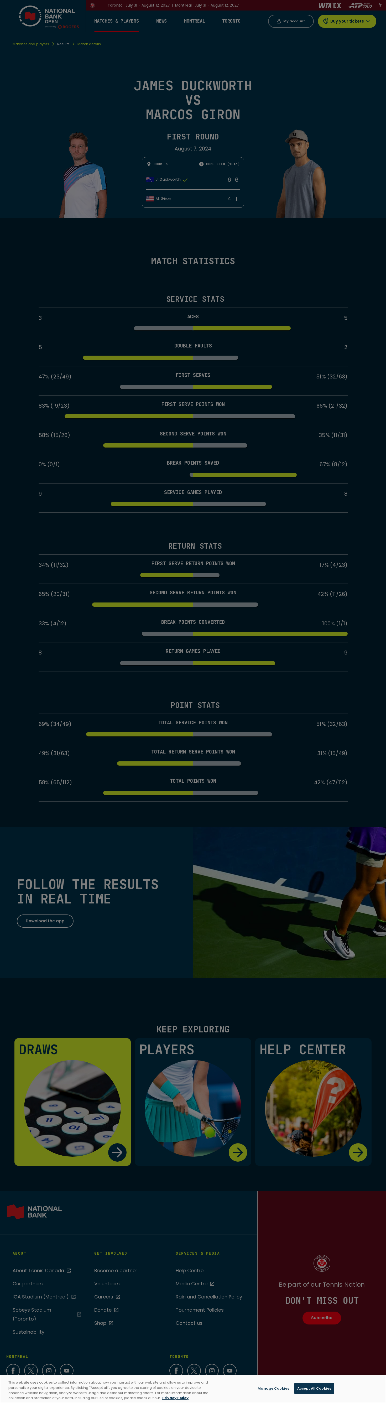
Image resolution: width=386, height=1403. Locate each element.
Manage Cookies (273, 1388)
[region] (193, 1389)
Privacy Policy (175, 1397)
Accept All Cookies (314, 1388)
